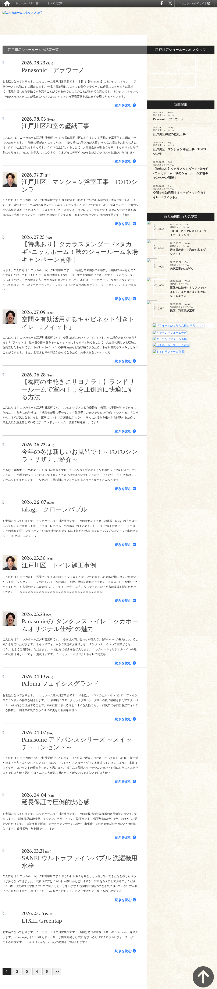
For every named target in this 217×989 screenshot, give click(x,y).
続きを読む (123, 105)
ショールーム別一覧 (27, 3)
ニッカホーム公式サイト (193, 3)
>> (57, 971)
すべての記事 (55, 3)
